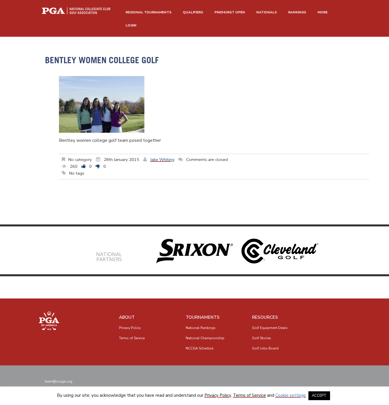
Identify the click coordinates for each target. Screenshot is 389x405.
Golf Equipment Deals (270, 328)
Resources (265, 317)
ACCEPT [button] (319, 395)
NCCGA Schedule (199, 348)
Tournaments (203, 317)
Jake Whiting (162, 159)
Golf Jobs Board (265, 348)
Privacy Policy (130, 328)
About (127, 317)
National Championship (205, 338)
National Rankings (201, 328)
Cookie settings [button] (290, 395)
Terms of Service (132, 338)
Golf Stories (261, 338)
